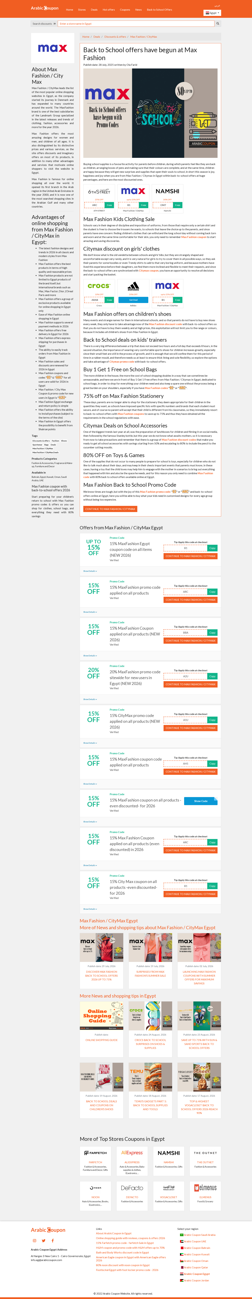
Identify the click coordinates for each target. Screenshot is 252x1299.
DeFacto (132, 1197)
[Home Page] (44, 7)
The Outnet (205, 1162)
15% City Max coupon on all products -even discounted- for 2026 (133, 887)
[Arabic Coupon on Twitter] (43, 1240)
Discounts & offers (115, 36)
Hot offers (109, 9)
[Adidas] (133, 285)
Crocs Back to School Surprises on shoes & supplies (150, 1043)
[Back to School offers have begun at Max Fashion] (150, 112)
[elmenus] (205, 1187)
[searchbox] (136, 24)
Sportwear (37, 445)
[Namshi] (167, 190)
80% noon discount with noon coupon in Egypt (123, 1265)
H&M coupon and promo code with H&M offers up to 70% (130, 1247)
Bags (46, 445)
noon (95, 1197)
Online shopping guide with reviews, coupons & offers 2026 (130, 1238)
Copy (109, 205)
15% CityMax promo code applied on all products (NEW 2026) (135, 721)
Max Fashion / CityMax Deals (46, 452)
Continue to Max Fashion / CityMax (110, 508)
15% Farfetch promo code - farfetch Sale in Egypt (125, 1242)
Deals (94, 9)
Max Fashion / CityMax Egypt (109, 920)
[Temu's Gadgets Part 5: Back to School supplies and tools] (150, 1076)
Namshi (169, 1162)
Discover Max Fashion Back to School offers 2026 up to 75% (101, 975)
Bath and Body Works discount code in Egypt (122, 1252)
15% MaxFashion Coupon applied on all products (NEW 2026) (135, 634)
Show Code (201, 801)
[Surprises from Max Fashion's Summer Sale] (150, 947)
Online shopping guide (102, 1040)
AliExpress (132, 1162)
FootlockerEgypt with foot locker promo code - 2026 (127, 1269)
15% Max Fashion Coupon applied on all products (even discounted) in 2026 (134, 843)
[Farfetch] (95, 1152)
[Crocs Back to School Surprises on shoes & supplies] (150, 1015)
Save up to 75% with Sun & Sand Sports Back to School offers (199, 1043)
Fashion (55, 441)
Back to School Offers (159, 9)
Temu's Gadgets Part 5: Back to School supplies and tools (150, 1105)
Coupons (125, 9)
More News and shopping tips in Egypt (118, 996)
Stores (82, 9)
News (138, 9)
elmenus (205, 1197)
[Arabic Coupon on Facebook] (52, 1240)
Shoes (64, 441)
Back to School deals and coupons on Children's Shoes (101, 1105)
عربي (217, 5)
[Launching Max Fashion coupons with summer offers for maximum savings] (199, 947)
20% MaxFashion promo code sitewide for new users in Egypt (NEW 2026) (135, 677)
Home (69, 9)
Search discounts (43, 23)
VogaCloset (168, 1197)
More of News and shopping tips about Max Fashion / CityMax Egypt (147, 927)
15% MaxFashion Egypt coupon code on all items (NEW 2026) (131, 549)
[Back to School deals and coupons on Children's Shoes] (101, 1076)
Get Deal (133, 300)
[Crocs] (99, 285)
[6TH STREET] (99, 190)
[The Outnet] (205, 1152)
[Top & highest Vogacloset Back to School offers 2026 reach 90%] (199, 1076)
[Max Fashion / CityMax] (133, 190)
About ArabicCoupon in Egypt (113, 1233)
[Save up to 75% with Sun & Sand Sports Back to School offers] (199, 1015)
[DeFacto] (132, 1187)
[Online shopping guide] (101, 1015)
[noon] (95, 1187)
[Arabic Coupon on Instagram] (34, 1240)
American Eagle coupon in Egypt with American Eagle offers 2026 (131, 1259)
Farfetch (95, 1162)
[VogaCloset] (169, 1187)
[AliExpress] (132, 1152)
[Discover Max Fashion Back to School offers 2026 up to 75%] (101, 947)
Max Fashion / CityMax (143, 36)
